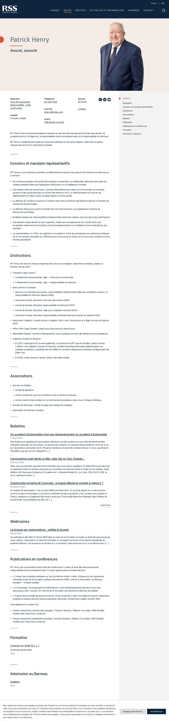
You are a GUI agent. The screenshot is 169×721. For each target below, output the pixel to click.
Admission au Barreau (132, 134)
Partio (154, 3)
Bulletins (126, 118)
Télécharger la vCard (54, 122)
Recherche (163, 10)
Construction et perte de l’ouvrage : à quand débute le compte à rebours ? (56, 483)
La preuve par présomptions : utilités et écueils (39, 529)
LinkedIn (82, 109)
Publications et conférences (135, 126)
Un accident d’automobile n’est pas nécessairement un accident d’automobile (58, 434)
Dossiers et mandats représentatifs (138, 107)
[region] (84, 710)
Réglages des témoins (133, 711)
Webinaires (127, 122)
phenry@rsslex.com (53, 112)
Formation (127, 130)
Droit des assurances (20, 102)
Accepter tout (156, 711)
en (162, 3)
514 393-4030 (50, 102)
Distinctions (128, 111)
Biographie (127, 103)
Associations (128, 114)
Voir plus (106, 505)
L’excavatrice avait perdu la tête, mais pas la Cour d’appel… (47, 458)
